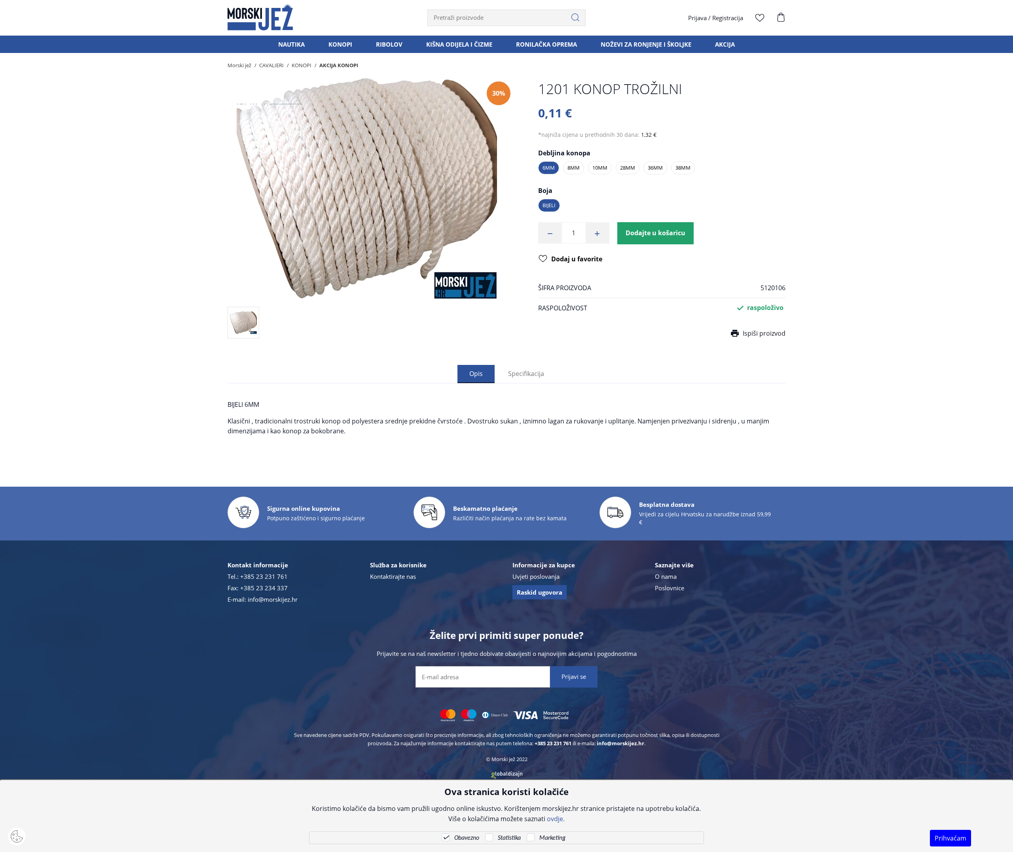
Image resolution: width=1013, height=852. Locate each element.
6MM (549, 167)
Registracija (727, 18)
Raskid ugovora (539, 592)
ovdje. (556, 818)
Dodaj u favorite (576, 259)
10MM (599, 167)
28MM (627, 167)
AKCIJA (725, 44)
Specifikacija (526, 373)
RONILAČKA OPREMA (546, 44)
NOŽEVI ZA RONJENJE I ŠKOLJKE (646, 44)
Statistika (509, 838)
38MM (683, 167)
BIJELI (549, 205)
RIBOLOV (389, 44)
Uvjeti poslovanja (536, 576)
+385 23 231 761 (264, 576)
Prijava (697, 18)
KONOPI (340, 44)
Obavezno (466, 838)
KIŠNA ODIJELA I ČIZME (459, 44)
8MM (573, 167)
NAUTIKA (291, 44)
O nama (666, 576)
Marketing (552, 838)
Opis (476, 373)
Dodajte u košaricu (655, 233)
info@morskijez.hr (273, 599)
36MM (655, 167)
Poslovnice (669, 588)
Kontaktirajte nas (393, 576)
